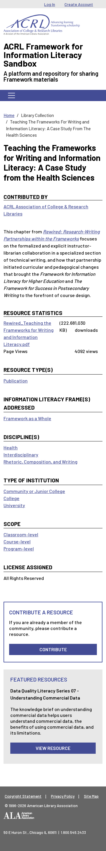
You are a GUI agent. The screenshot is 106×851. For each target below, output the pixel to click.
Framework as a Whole (27, 418)
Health (11, 447)
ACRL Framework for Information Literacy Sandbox (43, 54)
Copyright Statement (23, 796)
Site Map (91, 796)
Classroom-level (21, 534)
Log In (49, 4)
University (14, 505)
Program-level (19, 548)
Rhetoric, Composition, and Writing (40, 461)
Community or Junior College (34, 491)
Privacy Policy (62, 796)
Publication (16, 380)
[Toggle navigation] (11, 95)
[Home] (42, 19)
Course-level (17, 541)
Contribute (53, 649)
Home (9, 115)
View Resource (53, 748)
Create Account (78, 4)
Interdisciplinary (21, 454)
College (11, 498)
